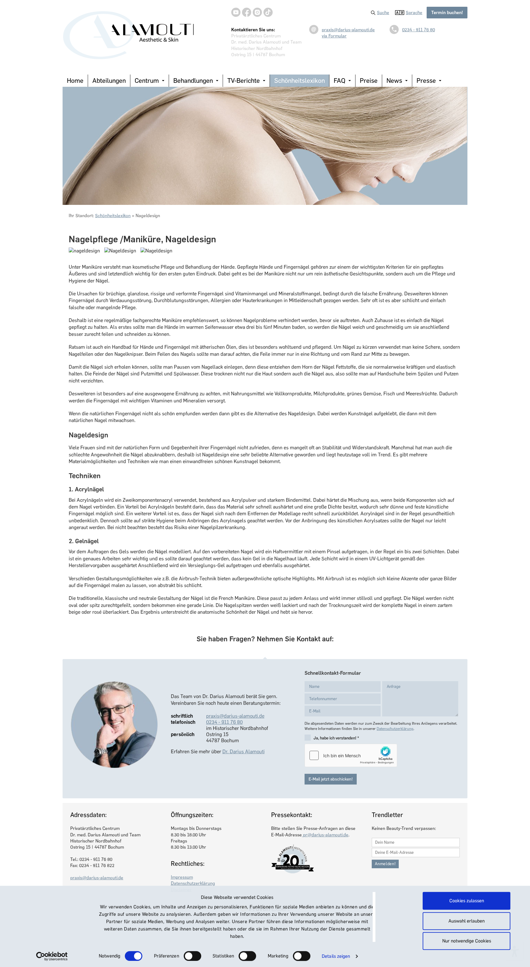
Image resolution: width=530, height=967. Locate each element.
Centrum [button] (147, 80)
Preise (369, 80)
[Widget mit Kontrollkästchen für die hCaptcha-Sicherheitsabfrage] (351, 755)
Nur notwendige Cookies (466, 941)
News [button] (394, 80)
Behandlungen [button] (193, 80)
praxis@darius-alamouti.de (348, 30)
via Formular (334, 36)
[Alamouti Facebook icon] (246, 12)
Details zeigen (336, 956)
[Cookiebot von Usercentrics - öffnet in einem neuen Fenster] (52, 956)
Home (75, 80)
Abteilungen (109, 80)
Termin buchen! (447, 12)
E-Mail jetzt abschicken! (331, 779)
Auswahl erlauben (466, 921)
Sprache (414, 12)
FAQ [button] (339, 80)
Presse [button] (426, 80)
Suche (383, 12)
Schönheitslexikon (299, 80)
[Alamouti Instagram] (257, 12)
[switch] (192, 956)
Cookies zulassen (466, 901)
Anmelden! (385, 863)
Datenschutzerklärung (395, 729)
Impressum (182, 877)
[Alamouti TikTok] (268, 12)
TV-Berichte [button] (243, 80)
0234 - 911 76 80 (418, 30)
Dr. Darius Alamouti (243, 751)
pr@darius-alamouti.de (325, 835)
